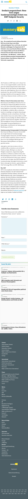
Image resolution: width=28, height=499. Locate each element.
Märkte (3, 387)
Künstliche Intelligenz (7, 403)
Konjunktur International (8, 365)
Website (3, 250)
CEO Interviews (5, 433)
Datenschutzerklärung (14, 472)
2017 (2, 491)
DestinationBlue (6, 428)
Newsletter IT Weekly (14, 8)
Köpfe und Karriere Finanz (8, 379)
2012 (17, 491)
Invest (3, 383)
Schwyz (3, 355)
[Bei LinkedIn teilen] (17, 21)
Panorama (4, 366)
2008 (3, 493)
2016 (5, 491)
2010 (22, 491)
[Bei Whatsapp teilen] (14, 21)
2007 (6, 493)
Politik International (7, 363)
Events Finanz (5, 381)
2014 (11, 491)
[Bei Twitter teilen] (8, 21)
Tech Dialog (4, 415)
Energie (3, 440)
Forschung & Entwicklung (8, 446)
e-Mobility (4, 442)
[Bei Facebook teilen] (11, 21)
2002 (22, 493)
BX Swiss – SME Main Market (9, 376)
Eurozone (4, 390)
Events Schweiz (5, 350)
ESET (2, 203)
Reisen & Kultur (5, 420)
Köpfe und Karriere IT (7, 411)
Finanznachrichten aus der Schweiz (10, 374)
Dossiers (4, 444)
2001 (25, 493)
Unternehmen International (8, 361)
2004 (16, 493)
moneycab (5, 37)
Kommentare (5, 454)
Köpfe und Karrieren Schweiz (9, 352)
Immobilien (4, 452)
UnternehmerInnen (6, 455)
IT (2, 402)
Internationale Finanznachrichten (10, 378)
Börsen (3, 394)
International (5, 359)
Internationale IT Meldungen (9, 409)
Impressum (14, 469)
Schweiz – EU (5, 450)
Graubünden (5, 353)
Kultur (3, 422)
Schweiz (4, 342)
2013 (14, 491)
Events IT (4, 413)
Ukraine (4, 448)
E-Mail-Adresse (5, 244)
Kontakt (14, 476)
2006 (9, 493)
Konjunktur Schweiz (7, 348)
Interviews (4, 431)
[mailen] (20, 21)
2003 (19, 493)
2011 (19, 491)
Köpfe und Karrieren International (10, 368)
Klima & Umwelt (6, 439)
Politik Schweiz (5, 346)
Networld (4, 417)
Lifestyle (4, 424)
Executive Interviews (7, 435)
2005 (12, 493)
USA (3, 392)
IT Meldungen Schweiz (7, 407)
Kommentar (4, 217)
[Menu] (2, 2)
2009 (25, 491)
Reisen (3, 426)
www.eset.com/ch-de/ (19, 190)
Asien (3, 389)
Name (3, 237)
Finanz (3, 372)
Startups (4, 400)
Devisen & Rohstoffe (7, 396)
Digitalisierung (5, 405)
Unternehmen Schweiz (7, 344)
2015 (8, 491)
